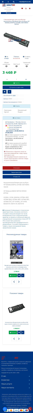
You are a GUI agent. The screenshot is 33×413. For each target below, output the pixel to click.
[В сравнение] (9, 92)
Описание (16, 168)
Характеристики (16, 172)
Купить (13, 275)
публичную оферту (15, 405)
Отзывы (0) (16, 177)
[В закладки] (5, 92)
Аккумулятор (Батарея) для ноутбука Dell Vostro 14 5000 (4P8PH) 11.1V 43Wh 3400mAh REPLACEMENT (17, 324)
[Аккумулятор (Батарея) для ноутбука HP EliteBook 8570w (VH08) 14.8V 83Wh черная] (16, 40)
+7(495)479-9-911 (25, 2)
